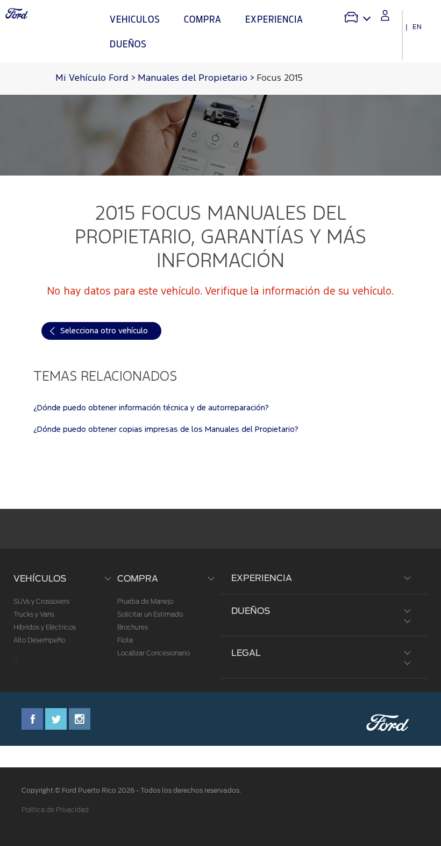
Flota (125, 640)
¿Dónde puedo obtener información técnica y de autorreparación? (151, 407)
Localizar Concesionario (153, 653)
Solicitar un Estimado (150, 614)
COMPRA (137, 579)
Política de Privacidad (55, 810)
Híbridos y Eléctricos (44, 627)
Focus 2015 (280, 78)
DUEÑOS (250, 611)
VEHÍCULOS (39, 579)
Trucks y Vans (33, 614)
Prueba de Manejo (145, 601)
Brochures (132, 627)
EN (417, 27)
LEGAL (246, 653)
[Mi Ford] (385, 15)
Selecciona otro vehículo (104, 330)
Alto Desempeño (39, 640)
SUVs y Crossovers (41, 601)
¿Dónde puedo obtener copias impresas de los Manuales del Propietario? (165, 429)
